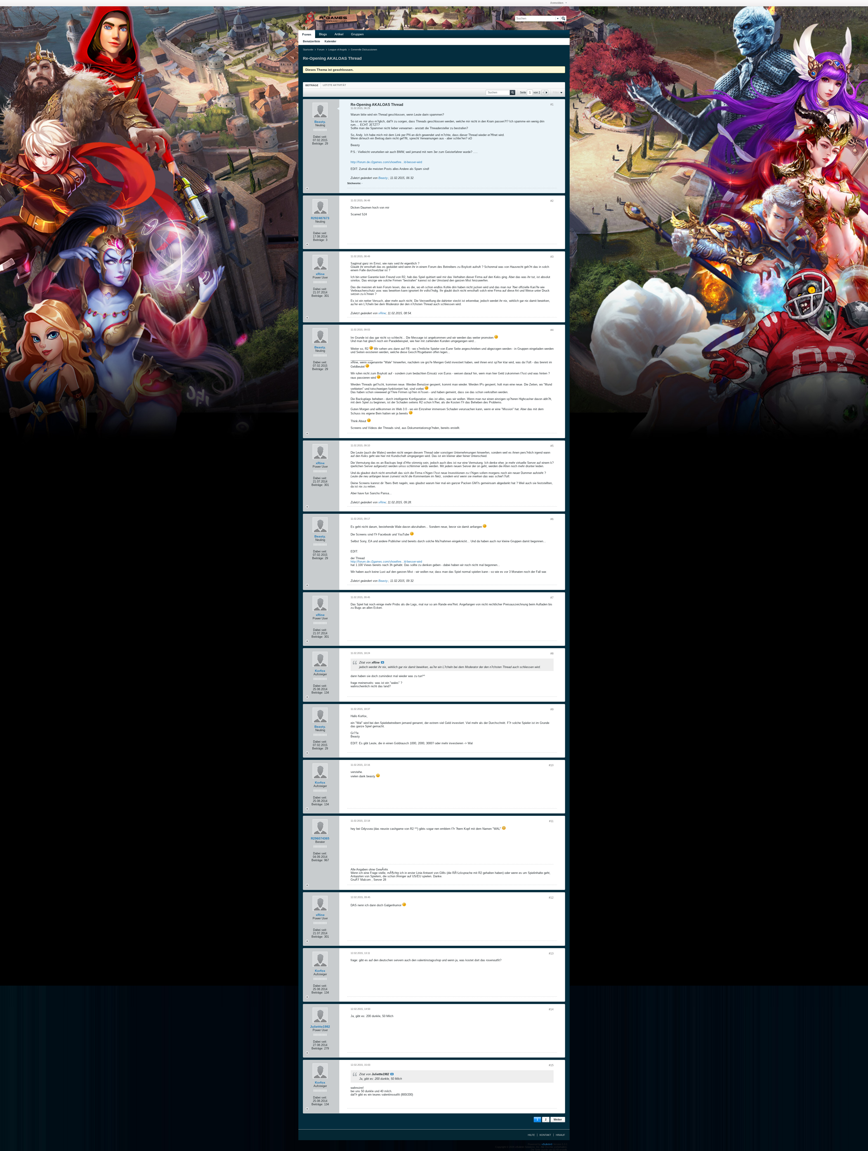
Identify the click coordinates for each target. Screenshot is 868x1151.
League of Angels (337, 49)
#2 (552, 200)
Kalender (330, 41)
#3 (552, 256)
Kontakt (545, 1135)
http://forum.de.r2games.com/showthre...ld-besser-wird (386, 162)
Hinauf (560, 1135)
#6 (552, 519)
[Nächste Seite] (546, 92)
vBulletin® (547, 1144)
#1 (552, 104)
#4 (552, 330)
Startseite (308, 49)
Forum (320, 49)
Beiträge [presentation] (311, 85)
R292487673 (320, 218)
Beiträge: (318, 143)
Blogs (323, 34)
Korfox (320, 671)
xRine (320, 274)
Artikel (339, 34)
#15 (551, 1065)
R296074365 (320, 838)
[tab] (312, 85)
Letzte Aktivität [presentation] (334, 85)
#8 (552, 653)
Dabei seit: (320, 136)
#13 (551, 953)
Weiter (558, 1119)
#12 (551, 897)
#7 (552, 597)
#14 (551, 1009)
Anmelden (557, 3)
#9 (552, 709)
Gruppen (357, 34)
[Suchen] (563, 18)
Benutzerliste (311, 41)
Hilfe (531, 1135)
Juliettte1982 (320, 1026)
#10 (551, 765)
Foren (306, 34)
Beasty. (320, 122)
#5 (552, 445)
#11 (551, 821)
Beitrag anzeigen (382, 662)
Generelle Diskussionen (364, 49)
